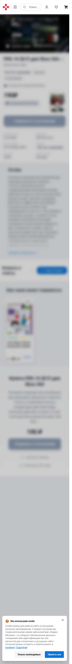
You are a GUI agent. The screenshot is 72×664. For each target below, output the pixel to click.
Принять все (54, 654)
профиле (10, 647)
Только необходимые (29, 654)
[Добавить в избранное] (28, 302)
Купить (27, 357)
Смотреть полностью (21, 252)
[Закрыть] (63, 620)
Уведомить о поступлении (34, 121)
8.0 (8, 17)
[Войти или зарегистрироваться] (47, 7)
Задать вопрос (54, 270)
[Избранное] (56, 7)
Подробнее (21, 647)
